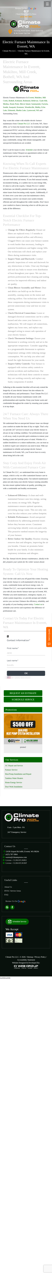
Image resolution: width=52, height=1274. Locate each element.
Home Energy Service (13, 782)
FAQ (6, 895)
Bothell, (12, 101)
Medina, (6, 104)
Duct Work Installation (13, 787)
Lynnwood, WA (33, 110)
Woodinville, (30, 107)
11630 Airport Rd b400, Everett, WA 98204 (22, 851)
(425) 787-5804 (12, 854)
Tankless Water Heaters (14, 778)
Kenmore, (20, 107)
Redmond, (27, 101)
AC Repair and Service (14, 766)
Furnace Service (11, 770)
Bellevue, (35, 101)
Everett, (31, 98)
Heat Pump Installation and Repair (18, 774)
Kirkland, (18, 101)
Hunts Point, (14, 104)
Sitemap (30, 957)
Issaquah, (12, 107)
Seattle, (6, 107)
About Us (8, 887)
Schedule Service (23, 699)
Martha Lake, (21, 110)
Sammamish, (36, 104)
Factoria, (45, 104)
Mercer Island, (25, 104)
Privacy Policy (40, 957)
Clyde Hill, (43, 101)
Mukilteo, (38, 98)
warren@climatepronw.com (16, 857)
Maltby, (38, 107)
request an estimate (23, 693)
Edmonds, (12, 110)
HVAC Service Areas (12, 891)
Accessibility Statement (26, 960)
